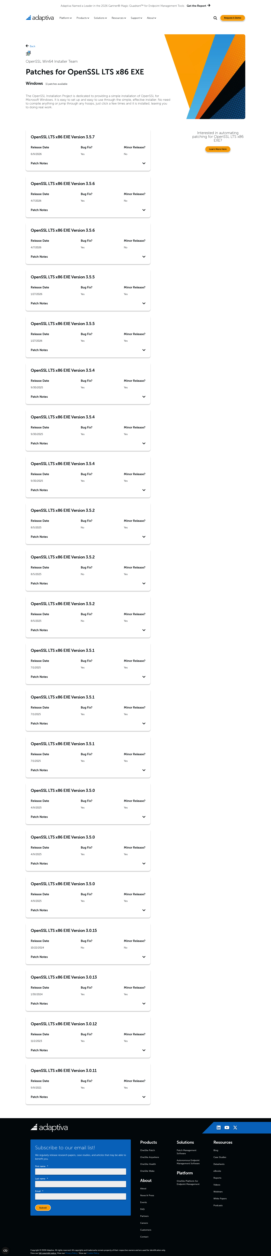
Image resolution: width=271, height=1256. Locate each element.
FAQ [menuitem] (142, 1209)
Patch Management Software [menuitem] (186, 1152)
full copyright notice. (48, 1253)
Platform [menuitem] (64, 17)
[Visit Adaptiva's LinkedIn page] (217, 1128)
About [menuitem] (150, 17)
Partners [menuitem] (144, 1216)
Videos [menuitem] (216, 1184)
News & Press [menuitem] (147, 1195)
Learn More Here (218, 149)
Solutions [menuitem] (99, 17)
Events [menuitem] (143, 1202)
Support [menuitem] (135, 17)
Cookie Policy (93, 1253)
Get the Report (196, 6)
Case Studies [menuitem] (219, 1157)
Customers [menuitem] (145, 1230)
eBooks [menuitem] (217, 1171)
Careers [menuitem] (144, 1223)
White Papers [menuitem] (220, 1198)
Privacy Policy (71, 1253)
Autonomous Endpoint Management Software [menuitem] (188, 1162)
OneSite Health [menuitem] (148, 1164)
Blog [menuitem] (215, 1150)
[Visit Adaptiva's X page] (233, 1128)
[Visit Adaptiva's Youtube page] (225, 1128)
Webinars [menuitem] (218, 1191)
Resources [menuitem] (118, 17)
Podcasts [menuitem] (218, 1205)
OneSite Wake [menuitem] (147, 1171)
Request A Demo (232, 18)
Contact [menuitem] (144, 1236)
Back (32, 46)
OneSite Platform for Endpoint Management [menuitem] (188, 1183)
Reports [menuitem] (217, 1178)
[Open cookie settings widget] (5, 1250)
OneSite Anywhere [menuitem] (149, 1157)
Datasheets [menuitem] (218, 1164)
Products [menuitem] (82, 17)
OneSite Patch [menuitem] (147, 1150)
